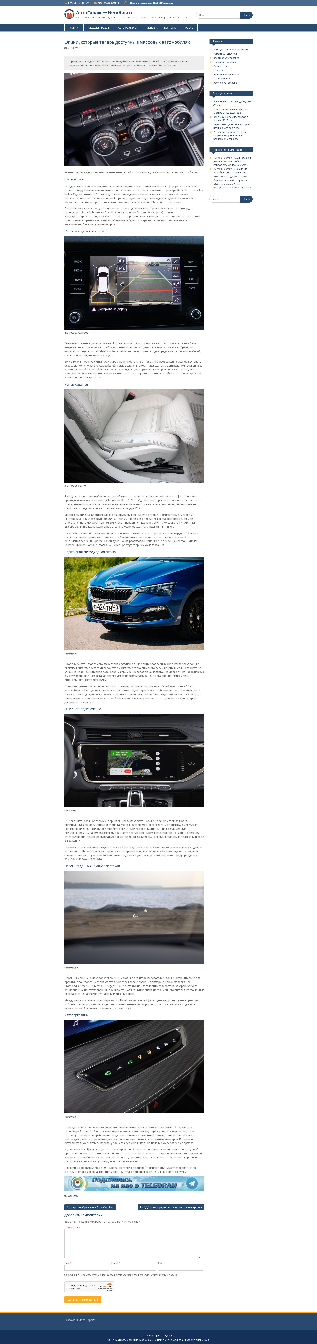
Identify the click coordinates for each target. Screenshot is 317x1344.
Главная (74, 27)
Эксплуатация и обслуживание (230, 49)
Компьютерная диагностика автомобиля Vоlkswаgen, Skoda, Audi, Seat (232, 161)
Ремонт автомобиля (225, 53)
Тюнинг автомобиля (224, 62)
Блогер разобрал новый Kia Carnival (90, 1207)
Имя (67, 1263)
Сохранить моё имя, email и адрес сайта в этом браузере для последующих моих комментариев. (122, 1274)
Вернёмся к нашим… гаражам (230, 180)
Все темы (170, 27)
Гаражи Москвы (222, 78)
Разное (150, 27)
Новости (73, 1195)
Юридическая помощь (226, 74)
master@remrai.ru (108, 2)
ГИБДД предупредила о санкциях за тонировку (171, 1207)
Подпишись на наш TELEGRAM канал (151, 2)
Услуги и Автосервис (225, 82)
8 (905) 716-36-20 (78, 2)
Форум (189, 27)
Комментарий (72, 1227)
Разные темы (220, 66)
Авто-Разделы (127, 27)
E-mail (115, 1263)
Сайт (161, 1263)
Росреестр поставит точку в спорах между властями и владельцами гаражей (229, 135)
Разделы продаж (98, 27)
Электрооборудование (226, 57)
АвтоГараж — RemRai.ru (104, 13)
